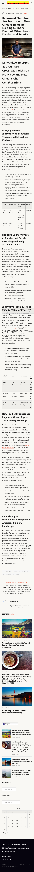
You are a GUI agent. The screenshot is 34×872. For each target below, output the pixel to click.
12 (17, 821)
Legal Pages (6, 847)
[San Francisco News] (18, 3)
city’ (11, 110)
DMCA (4, 854)
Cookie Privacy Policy (10, 851)
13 (21, 821)
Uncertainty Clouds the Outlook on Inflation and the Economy (15, 712)
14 (25, 821)
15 (29, 821)
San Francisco (7, 574)
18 (13, 823)
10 (8, 821)
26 (17, 826)
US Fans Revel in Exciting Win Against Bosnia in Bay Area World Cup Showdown (16, 645)
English (7, 724)
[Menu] (3, 3)
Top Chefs (16, 574)
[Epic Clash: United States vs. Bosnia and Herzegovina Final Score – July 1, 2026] (6, 773)
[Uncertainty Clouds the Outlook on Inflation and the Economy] (17, 696)
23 (4, 826)
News (25, 13)
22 (29, 823)
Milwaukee (17, 571)
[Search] (31, 3)
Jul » (8, 833)
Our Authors (15, 844)
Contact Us (25, 844)
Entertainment (7, 571)
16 (4, 823)
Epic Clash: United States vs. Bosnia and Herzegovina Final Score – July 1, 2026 (21, 772)
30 (4, 829)
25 (13, 826)
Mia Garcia (11, 13)
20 (21, 823)
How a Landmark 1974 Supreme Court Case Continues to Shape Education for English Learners (9, 589)
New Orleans (25, 571)
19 (17, 823)
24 (8, 826)
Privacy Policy (7, 856)
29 (29, 826)
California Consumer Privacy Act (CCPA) (16, 848)
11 (13, 821)
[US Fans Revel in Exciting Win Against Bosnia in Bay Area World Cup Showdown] (17, 628)
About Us (6, 844)
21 (25, 823)
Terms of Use (6, 859)
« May (4, 833)
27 (21, 826)
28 (25, 826)
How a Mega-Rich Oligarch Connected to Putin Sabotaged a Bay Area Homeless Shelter (24, 589)
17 (8, 823)
